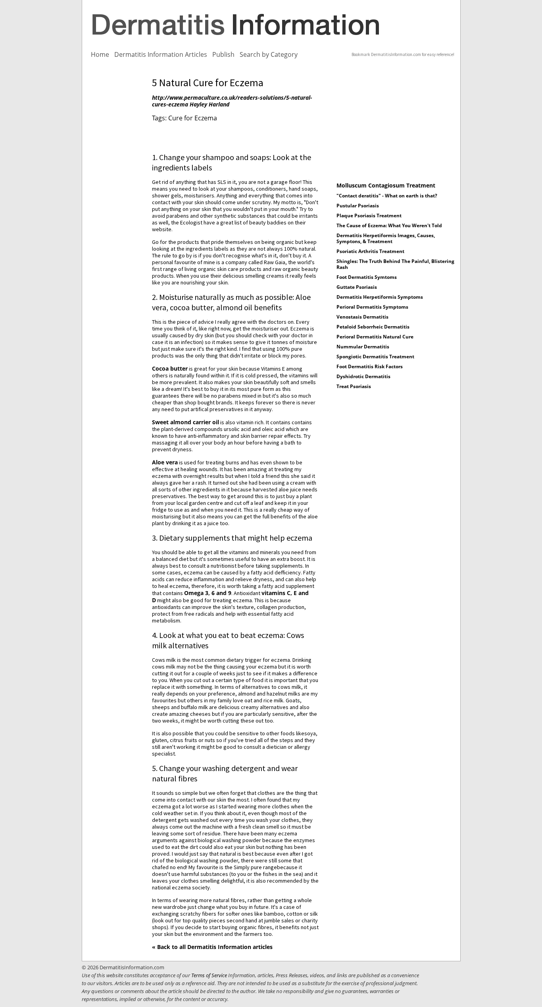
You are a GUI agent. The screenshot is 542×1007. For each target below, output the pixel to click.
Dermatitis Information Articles (160, 54)
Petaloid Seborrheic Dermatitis (372, 326)
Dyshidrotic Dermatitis (363, 376)
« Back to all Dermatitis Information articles (212, 947)
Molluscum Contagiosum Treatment (385, 185)
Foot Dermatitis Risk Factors (369, 366)
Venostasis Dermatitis (362, 316)
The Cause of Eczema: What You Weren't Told (389, 225)
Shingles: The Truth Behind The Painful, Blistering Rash (395, 264)
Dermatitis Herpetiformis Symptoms (379, 297)
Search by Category (269, 54)
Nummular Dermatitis (362, 346)
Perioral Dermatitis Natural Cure (374, 336)
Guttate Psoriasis (356, 287)
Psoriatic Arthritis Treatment (370, 251)
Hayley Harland (209, 104)
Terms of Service (209, 975)
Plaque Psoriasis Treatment (369, 215)
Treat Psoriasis (353, 386)
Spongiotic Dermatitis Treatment (375, 356)
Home (100, 54)
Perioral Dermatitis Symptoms (372, 306)
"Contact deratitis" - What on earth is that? (386, 195)
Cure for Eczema (192, 118)
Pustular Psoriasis (357, 205)
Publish (223, 54)
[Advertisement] (116, 196)
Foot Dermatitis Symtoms (366, 277)
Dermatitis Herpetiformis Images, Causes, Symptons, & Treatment (385, 238)
